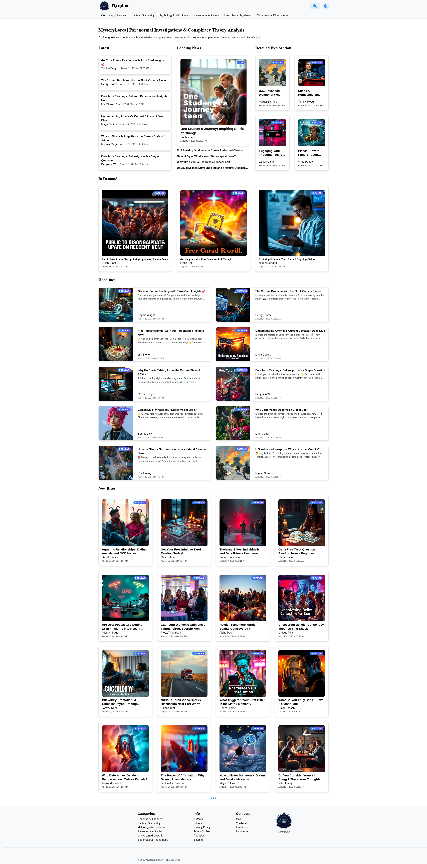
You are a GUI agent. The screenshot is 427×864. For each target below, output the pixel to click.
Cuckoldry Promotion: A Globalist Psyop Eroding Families (119, 702)
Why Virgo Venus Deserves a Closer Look (203, 162)
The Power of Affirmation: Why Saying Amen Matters (182, 777)
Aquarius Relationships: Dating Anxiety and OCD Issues (124, 551)
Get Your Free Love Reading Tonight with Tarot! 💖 (240, 852)
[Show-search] (315, 6)
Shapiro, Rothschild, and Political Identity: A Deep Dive (311, 93)
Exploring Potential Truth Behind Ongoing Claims (287, 259)
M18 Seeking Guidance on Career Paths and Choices (210, 150)
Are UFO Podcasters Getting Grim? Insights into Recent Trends (122, 627)
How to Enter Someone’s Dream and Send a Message (242, 777)
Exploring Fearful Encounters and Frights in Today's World (299, 852)
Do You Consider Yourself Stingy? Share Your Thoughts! (300, 777)
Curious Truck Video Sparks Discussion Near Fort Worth (181, 702)
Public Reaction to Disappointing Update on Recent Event (135, 259)
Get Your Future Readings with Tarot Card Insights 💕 (171, 291)
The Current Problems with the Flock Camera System (134, 80)
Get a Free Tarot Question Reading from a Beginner (296, 551)
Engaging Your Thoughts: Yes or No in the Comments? (271, 153)
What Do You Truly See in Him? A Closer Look (300, 702)
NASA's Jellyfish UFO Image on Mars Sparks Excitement (124, 852)
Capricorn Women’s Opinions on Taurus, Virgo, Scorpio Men (184, 626)
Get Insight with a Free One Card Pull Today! (205, 259)
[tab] (113, 15)
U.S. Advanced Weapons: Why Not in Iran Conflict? (269, 93)
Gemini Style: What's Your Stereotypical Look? (206, 156)
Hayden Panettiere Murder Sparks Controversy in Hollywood (238, 627)
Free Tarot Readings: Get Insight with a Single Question (290, 370)
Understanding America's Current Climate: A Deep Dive (290, 330)
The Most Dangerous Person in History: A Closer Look (183, 852)
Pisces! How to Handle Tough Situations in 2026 (311, 153)
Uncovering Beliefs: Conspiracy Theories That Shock (301, 626)
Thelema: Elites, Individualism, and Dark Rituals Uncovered (241, 551)
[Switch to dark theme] (326, 6)
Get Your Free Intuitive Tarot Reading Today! (181, 551)
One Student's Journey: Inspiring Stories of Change (213, 131)
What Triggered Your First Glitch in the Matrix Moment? (243, 702)
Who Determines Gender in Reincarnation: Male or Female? (124, 777)
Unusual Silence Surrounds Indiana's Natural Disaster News (211, 168)
